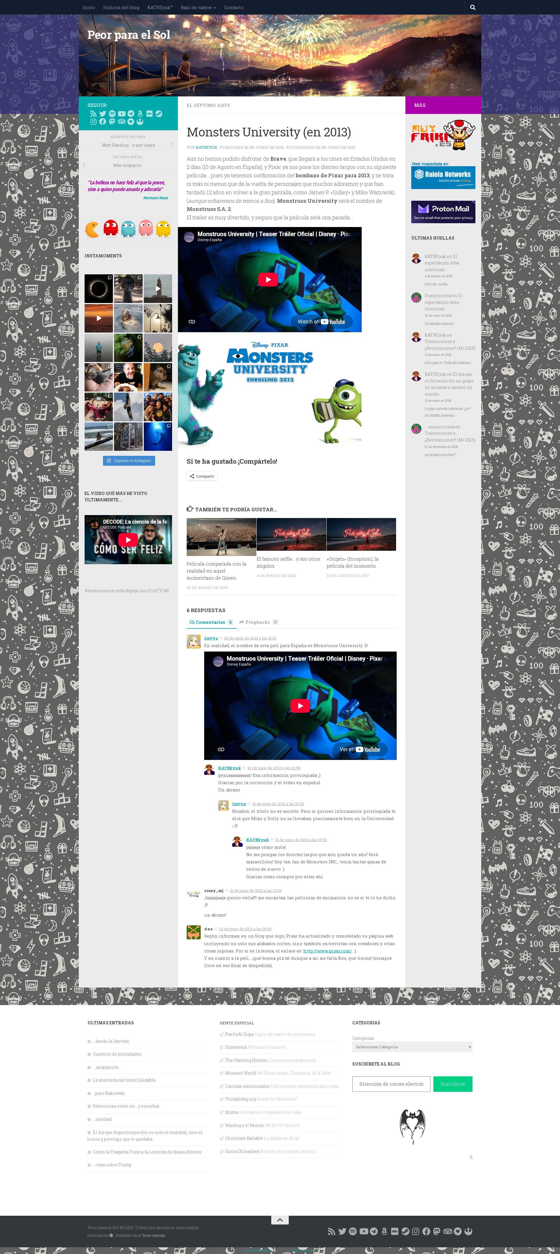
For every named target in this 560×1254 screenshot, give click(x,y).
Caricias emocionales (247, 1086)
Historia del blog (121, 7)
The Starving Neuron (246, 1060)
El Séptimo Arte (208, 105)
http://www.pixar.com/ (327, 951)
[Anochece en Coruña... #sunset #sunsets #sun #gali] (99, 318)
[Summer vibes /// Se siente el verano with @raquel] (99, 348)
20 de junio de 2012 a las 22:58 (273, 767)
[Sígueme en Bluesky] (102, 113)
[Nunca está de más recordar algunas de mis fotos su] (158, 436)
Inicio (89, 7)
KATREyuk (206, 147)
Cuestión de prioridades (117, 1054)
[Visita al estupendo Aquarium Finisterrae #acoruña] (128, 318)
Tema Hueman (153, 1235)
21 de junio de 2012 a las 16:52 (301, 839)
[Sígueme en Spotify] (112, 113)
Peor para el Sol (129, 34)
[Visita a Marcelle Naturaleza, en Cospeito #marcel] (128, 288)
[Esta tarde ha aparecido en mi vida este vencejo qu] (99, 377)
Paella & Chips (239, 1034)
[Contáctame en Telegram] (130, 113)
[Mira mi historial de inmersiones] (130, 121)
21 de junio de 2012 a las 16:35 (278, 803)
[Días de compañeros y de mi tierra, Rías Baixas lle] (99, 407)
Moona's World (240, 1073)
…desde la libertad (111, 1041)
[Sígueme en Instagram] (93, 121)
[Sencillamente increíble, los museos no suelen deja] (128, 436)
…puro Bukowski (109, 1093)
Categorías (363, 1038)
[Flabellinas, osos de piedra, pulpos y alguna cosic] (128, 348)
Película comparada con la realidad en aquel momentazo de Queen (216, 571)
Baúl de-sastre (196, 7)
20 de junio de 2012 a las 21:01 (250, 638)
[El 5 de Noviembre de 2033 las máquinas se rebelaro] (128, 377)
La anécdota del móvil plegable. (124, 1080)
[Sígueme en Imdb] (149, 113)
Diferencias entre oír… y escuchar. (126, 1106)
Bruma (231, 1112)
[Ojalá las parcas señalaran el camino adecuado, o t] (158, 348)
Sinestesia (236, 1047)
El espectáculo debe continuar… (442, 263)
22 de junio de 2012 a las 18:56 (245, 928)
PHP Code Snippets (258, 1250)
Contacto (233, 7)
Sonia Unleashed (242, 1151)
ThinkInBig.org (240, 1099)
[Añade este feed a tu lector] (93, 113)
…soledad (102, 1119)
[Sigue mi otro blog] (140, 121)
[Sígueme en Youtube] (121, 113)
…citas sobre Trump (112, 1165)
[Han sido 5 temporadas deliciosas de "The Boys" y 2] (158, 407)
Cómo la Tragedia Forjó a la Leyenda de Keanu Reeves (147, 1152)
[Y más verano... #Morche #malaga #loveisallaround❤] (158, 318)
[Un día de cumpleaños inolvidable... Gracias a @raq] (128, 407)
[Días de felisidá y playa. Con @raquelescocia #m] (99, 436)
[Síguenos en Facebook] (102, 121)
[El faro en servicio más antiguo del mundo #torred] (158, 288)
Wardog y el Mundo (244, 1125)
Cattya (211, 638)
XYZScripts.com (303, 1250)
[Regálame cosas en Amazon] (140, 113)
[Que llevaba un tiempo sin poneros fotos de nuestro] (158, 377)
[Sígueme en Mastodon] (112, 121)
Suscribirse (453, 1084)
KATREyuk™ (160, 7)
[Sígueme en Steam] (158, 113)
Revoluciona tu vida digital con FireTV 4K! (127, 590)
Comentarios (214, 622)
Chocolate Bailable (244, 1138)
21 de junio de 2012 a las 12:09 (256, 890)
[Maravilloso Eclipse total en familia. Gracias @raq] (99, 288)
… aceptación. (106, 1067)
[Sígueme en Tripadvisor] (121, 121)
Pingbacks (261, 622)
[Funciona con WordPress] (111, 1235)
